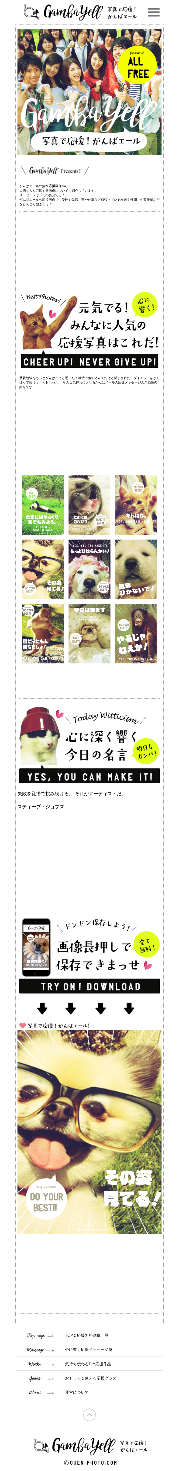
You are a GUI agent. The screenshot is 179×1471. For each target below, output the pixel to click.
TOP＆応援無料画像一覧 (87, 1335)
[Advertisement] (89, 250)
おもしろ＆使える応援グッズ (91, 1378)
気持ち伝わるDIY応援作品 (88, 1364)
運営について (77, 1392)
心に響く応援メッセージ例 (89, 1349)
